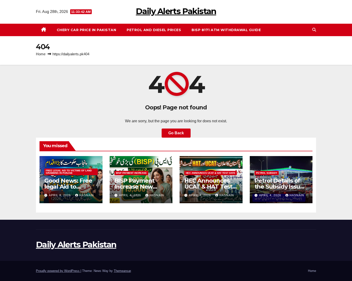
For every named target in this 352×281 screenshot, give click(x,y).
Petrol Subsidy (266, 173)
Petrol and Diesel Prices (154, 30)
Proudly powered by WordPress (58, 271)
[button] (314, 30)
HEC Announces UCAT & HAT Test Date (210, 173)
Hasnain (86, 195)
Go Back (176, 133)
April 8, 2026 (60, 195)
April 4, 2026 (130, 195)
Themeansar (122, 271)
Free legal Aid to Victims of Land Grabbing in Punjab (69, 171)
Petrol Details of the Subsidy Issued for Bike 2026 (281, 186)
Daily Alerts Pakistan (176, 11)
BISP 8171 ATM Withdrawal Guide (226, 30)
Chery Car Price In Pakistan (86, 30)
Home (40, 54)
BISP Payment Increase (131, 173)
